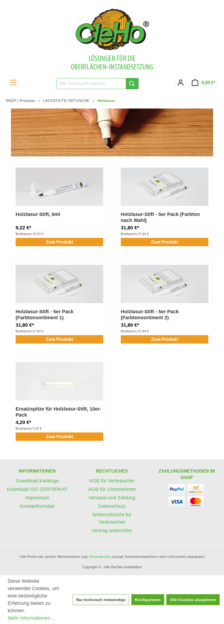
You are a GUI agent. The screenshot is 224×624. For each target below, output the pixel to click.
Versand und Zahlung (112, 497)
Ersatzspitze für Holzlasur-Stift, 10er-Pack (58, 412)
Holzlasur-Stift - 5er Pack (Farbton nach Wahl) (160, 217)
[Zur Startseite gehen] (112, 39)
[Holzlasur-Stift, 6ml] (59, 186)
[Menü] (13, 82)
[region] (112, 132)
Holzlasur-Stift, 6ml (38, 214)
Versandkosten (100, 557)
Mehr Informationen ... (32, 618)
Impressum (37, 497)
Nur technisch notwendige (101, 599)
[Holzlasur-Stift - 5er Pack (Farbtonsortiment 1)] (59, 284)
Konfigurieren (148, 599)
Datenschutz (112, 506)
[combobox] (91, 83)
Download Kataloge (37, 481)
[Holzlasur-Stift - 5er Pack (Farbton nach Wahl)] (164, 186)
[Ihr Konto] (180, 82)
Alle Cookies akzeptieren (193, 599)
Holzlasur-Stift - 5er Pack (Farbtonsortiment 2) (150, 314)
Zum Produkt (59, 242)
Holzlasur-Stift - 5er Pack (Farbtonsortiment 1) (44, 314)
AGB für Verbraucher (112, 481)
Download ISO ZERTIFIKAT (37, 489)
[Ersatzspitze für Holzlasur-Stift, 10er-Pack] (59, 381)
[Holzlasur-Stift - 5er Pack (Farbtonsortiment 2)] (164, 284)
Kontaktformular (37, 506)
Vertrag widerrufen (112, 530)
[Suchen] (132, 83)
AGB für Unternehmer (112, 489)
